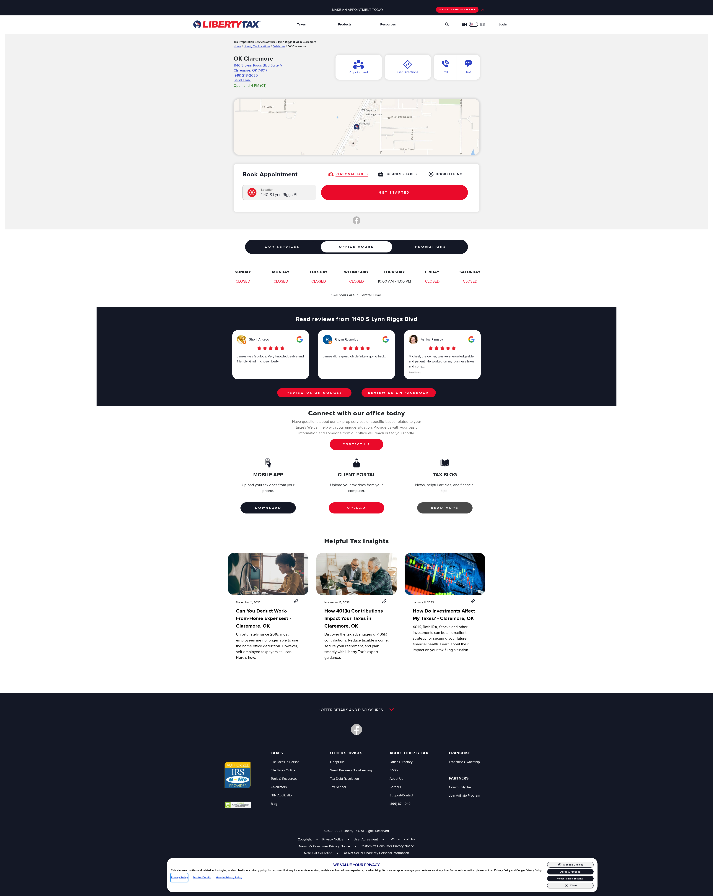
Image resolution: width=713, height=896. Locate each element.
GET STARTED (394, 192)
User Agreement (366, 839)
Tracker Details (202, 877)
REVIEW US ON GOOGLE (314, 392)
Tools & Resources (284, 778)
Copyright (305, 839)
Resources (388, 24)
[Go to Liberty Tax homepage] (226, 24)
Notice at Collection (321, 853)
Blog (274, 803)
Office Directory (401, 761)
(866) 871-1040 (400, 803)
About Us (396, 778)
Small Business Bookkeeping (351, 770)
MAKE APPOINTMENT (457, 9)
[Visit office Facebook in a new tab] (356, 220)
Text (468, 72)
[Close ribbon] (482, 10)
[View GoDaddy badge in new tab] (237, 804)
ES (482, 24)
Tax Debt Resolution (344, 778)
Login (503, 24)
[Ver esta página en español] (473, 24)
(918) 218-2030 (246, 75)
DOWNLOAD (268, 507)
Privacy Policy (179, 877)
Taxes (301, 24)
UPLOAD (356, 507)
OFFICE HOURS (356, 246)
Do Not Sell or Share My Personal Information (376, 852)
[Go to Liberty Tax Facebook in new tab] (356, 729)
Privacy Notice (332, 839)
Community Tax (460, 787)
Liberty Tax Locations (257, 46)
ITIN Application (282, 795)
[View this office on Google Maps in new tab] (299, 339)
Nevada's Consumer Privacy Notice (327, 846)
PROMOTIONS (430, 246)
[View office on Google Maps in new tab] (356, 127)
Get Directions (407, 72)
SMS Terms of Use (401, 839)
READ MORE (445, 507)
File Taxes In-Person (285, 761)
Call (445, 72)
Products (344, 24)
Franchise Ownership (464, 761)
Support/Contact (401, 795)
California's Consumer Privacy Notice (387, 846)
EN (464, 24)
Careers (395, 787)
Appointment (358, 72)
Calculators (279, 787)
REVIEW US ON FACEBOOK (398, 392)
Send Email (242, 79)
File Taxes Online (283, 770)
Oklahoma (279, 46)
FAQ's (394, 770)
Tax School (338, 787)
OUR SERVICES (282, 246)
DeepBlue (337, 761)
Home (237, 46)
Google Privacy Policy (229, 877)
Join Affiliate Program (464, 795)
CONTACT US (356, 444)
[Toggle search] (447, 24)
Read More (415, 372)
